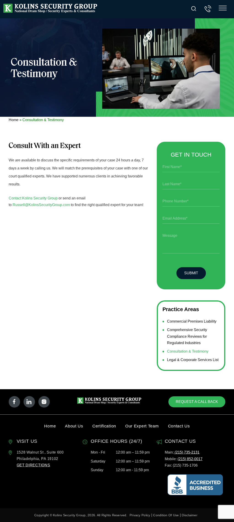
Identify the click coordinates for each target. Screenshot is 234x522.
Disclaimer (189, 515)
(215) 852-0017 (190, 459)
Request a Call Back (197, 402)
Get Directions (33, 465)
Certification (104, 426)
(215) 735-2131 (186, 452)
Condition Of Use (166, 515)
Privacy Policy (140, 515)
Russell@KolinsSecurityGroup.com (41, 205)
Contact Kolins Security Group (33, 198)
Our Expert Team (142, 426)
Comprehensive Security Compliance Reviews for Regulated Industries (187, 336)
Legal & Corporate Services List (192, 360)
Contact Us (179, 426)
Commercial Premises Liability (191, 321)
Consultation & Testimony (187, 351)
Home (14, 120)
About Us (74, 426)
